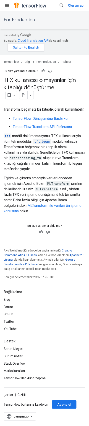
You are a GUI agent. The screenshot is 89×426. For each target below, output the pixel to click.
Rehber (66, 61)
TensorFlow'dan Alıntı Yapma (25, 378)
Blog (7, 299)
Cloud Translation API (33, 40)
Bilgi (28, 61)
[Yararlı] (43, 71)
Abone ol (64, 404)
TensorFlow (11, 61)
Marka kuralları (14, 371)
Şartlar (8, 395)
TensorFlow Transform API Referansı (42, 127)
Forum (8, 307)
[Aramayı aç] (61, 5)
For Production (19, 20)
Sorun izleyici (13, 349)
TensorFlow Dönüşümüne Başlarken (41, 118)
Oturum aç (76, 5)
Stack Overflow (15, 363)
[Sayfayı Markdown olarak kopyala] (23, 95)
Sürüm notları (13, 356)
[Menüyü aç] (7, 5)
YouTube (10, 329)
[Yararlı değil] (50, 71)
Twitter (9, 321)
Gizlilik (22, 395)
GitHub (8, 314)
